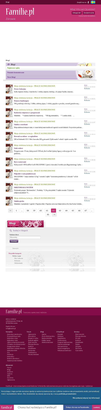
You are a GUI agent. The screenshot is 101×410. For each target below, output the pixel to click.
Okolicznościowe (47, 342)
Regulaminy (62, 338)
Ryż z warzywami (20, 162)
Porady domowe (33, 354)
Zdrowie (78, 346)
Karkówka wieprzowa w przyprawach (27, 113)
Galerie (9, 374)
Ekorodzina (32, 336)
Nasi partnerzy (63, 346)
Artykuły (10, 371)
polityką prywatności (67, 394)
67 (86, 210)
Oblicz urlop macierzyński (15, 342)
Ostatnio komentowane (15, 72)
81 (48, 214)
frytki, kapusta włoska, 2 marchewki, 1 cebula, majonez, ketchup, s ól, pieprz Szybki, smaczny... (44, 92)
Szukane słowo (14, 234)
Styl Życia (78, 348)
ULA (85, 85)
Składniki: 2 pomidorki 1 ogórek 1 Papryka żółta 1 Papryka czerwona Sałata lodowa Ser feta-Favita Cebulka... (48, 204)
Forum (9, 367)
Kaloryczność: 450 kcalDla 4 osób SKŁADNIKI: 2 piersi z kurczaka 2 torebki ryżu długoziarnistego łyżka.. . (48, 165)
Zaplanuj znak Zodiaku (14, 360)
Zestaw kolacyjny (20, 89)
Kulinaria (17, 260)
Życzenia (10, 378)
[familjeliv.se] (93, 2)
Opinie (44, 334)
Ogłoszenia (32, 334)
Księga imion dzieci (13, 346)
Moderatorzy (62, 340)
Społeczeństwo (47, 338)
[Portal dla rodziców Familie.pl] (20, 16)
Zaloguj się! (76, 13)
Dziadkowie (32, 348)
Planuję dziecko (33, 344)
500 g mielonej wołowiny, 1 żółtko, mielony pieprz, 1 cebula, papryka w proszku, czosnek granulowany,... (47, 104)
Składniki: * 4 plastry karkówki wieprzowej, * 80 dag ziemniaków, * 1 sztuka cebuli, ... (44, 116)
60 (41, 210)
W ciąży (77, 338)
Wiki (8, 376)
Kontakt (60, 334)
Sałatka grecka (19, 201)
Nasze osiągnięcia (64, 348)
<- (10, 210)
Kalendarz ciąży (12, 338)
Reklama (60, 336)
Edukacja (10, 354)
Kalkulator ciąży (12, 340)
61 (47, 210)
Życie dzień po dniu (48, 336)
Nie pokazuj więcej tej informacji (86, 398)
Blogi (9, 370)
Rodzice (31, 346)
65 (73, 210)
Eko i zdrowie (18, 258)
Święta (77, 344)
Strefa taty (31, 350)
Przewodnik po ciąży (14, 336)
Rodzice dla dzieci (13, 358)
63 (60, 210)
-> (54, 214)
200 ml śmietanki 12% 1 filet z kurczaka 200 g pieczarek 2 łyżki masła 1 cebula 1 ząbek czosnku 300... (46, 139)
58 (28, 210)
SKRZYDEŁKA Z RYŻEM (23, 187)
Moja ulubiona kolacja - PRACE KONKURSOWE (34, 86)
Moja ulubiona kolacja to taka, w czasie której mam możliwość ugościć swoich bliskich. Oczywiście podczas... (48, 127)
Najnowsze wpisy (13, 68)
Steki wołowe (18, 148)
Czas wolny (79, 350)
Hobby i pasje (16, 256)
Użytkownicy (32, 352)
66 (79, 210)
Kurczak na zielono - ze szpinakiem (26, 136)
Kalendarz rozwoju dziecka (16, 348)
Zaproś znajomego (64, 344)
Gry (8, 352)
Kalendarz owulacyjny (14, 334)
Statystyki (15, 248)
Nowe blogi (11, 77)
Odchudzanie (18, 263)
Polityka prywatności (64, 350)
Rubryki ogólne (33, 340)
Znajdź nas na (82, 2)
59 (34, 210)
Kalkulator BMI (12, 350)
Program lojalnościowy (65, 342)
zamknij (96, 407)
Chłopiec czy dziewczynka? (16, 344)
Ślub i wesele (32, 342)
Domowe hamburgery (21, 101)
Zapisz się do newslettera (87, 16)
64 (66, 210)
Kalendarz (10, 356)
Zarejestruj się (89, 13)
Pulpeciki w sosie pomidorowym (25, 174)
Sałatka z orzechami (20, 124)
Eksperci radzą (33, 338)
